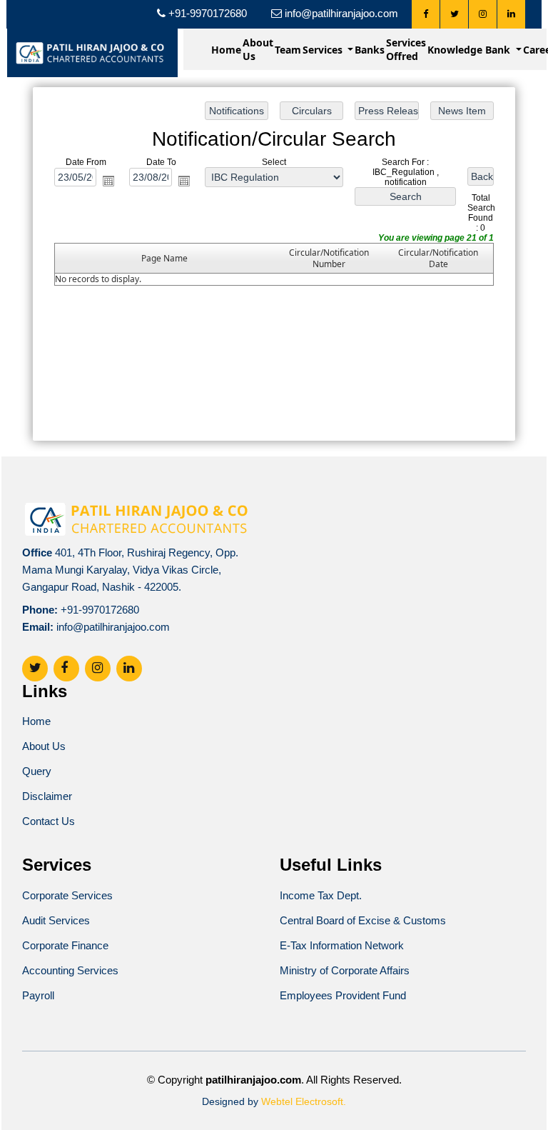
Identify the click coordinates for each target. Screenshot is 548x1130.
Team (288, 49)
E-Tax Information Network (342, 945)
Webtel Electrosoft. (303, 1101)
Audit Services (56, 920)
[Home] (92, 52)
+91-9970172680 (100, 610)
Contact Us (48, 821)
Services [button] (324, 49)
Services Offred (406, 49)
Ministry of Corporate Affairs (345, 970)
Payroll (38, 995)
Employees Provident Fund (343, 995)
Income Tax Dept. (321, 895)
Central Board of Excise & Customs (363, 920)
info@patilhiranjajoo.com (113, 627)
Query (36, 771)
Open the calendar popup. (108, 181)
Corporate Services (67, 895)
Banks (370, 49)
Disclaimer (47, 796)
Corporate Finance (65, 945)
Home (226, 49)
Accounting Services (70, 970)
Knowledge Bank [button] (470, 49)
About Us (258, 49)
